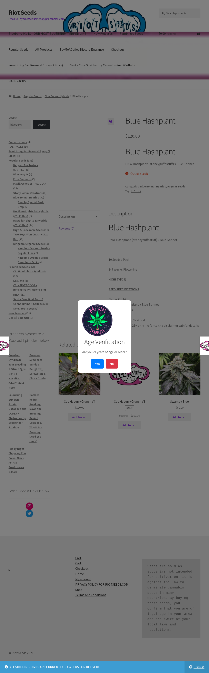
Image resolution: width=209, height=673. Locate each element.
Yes (97, 364)
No (112, 364)
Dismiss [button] (198, 667)
